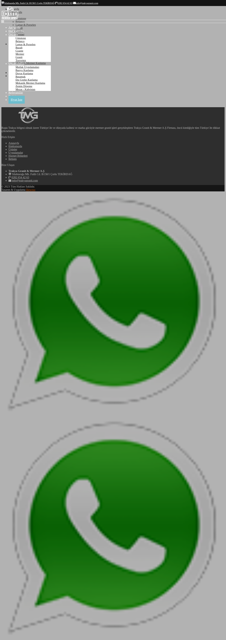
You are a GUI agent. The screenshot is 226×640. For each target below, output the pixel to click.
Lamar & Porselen (25, 44)
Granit (19, 57)
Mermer (20, 54)
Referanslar (15, 92)
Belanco (20, 41)
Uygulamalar (16, 63)
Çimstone (21, 38)
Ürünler (13, 34)
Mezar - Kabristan (25, 89)
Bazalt (19, 47)
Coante (19, 50)
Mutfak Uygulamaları (27, 67)
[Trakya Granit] (9, 18)
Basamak (21, 76)
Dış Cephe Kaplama (27, 79)
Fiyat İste (16, 99)
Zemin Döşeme (24, 86)
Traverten (21, 60)
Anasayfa (14, 27)
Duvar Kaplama (24, 73)
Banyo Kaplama (24, 70)
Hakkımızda (16, 31)
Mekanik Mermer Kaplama (30, 83)
